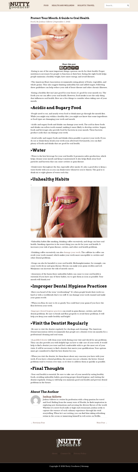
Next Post (102, 423)
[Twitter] (65, 68)
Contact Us (65, 454)
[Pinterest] (73, 68)
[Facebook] (61, 68)
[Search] (128, 5)
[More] (77, 68)
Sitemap (85, 466)
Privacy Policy (80, 454)
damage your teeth (72, 252)
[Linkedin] (69, 68)
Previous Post (38, 423)
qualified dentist (40, 340)
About (54, 454)
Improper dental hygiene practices (47, 311)
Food (33, 22)
